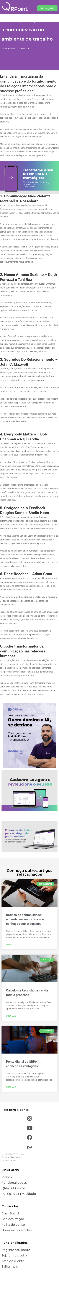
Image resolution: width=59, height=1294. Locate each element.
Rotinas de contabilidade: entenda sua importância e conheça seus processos (25, 919)
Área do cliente (13, 1261)
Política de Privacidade (19, 1193)
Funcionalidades (14, 1182)
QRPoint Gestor (13, 1188)
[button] (47, 8)
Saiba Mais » (11, 945)
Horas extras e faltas (17, 1230)
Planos (7, 1177)
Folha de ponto (13, 1224)
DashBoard (10, 1213)
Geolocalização (13, 1219)
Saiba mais (10, 1266)
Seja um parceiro (14, 1255)
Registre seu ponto (16, 1250)
